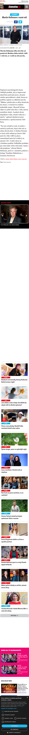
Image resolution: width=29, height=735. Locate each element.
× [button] (27, 697)
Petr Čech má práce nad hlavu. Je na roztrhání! (12, 494)
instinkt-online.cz (21, 692)
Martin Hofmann (14, 159)
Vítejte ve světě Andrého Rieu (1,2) (22, 668)
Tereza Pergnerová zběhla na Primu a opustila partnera (12, 541)
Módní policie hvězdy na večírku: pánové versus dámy (13, 586)
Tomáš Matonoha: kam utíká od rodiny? (10, 225)
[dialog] (14, 715)
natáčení (7, 159)
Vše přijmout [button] (14, 726)
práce (20, 159)
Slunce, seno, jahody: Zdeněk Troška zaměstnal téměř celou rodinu (12, 427)
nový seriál (24, 159)
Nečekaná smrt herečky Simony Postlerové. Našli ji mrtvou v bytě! (14, 381)
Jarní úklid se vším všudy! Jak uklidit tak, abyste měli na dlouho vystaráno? (14, 404)
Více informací (20, 706)
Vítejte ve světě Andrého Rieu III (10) (22, 656)
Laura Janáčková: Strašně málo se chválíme (11, 471)
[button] (14, 708)
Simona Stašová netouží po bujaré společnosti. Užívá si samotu (11, 517)
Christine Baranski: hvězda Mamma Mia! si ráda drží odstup (14, 610)
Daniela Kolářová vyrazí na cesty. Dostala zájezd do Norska (13, 564)
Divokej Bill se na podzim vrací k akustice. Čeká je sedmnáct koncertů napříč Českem (22, 687)
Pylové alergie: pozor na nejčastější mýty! (14, 449)
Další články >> (14, 615)
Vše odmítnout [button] (14, 729)
